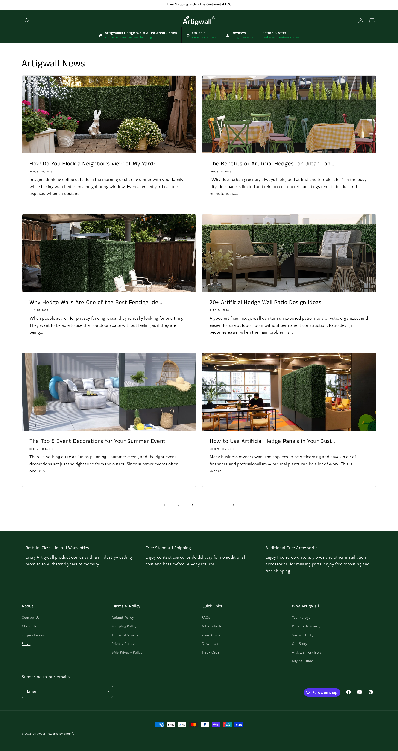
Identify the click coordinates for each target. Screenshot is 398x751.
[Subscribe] (107, 692)
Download (210, 644)
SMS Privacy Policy (127, 652)
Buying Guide (302, 661)
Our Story (299, 644)
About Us (29, 626)
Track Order (211, 652)
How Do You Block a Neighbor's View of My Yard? (92, 164)
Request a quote (35, 635)
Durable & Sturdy (306, 626)
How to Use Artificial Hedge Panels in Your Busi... (272, 441)
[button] (27, 20)
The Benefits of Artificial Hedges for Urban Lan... (272, 164)
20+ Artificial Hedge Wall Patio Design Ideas (266, 302)
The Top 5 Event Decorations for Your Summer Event (97, 441)
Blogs (26, 644)
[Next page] (233, 505)
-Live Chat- (211, 635)
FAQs (206, 618)
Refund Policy (123, 618)
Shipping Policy (124, 626)
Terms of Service (125, 635)
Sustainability (302, 635)
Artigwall (39, 733)
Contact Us (31, 618)
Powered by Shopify (60, 733)
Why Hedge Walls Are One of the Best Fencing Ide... (95, 302)
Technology (301, 618)
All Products (212, 626)
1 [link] (165, 505)
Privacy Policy (123, 644)
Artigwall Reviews (306, 652)
